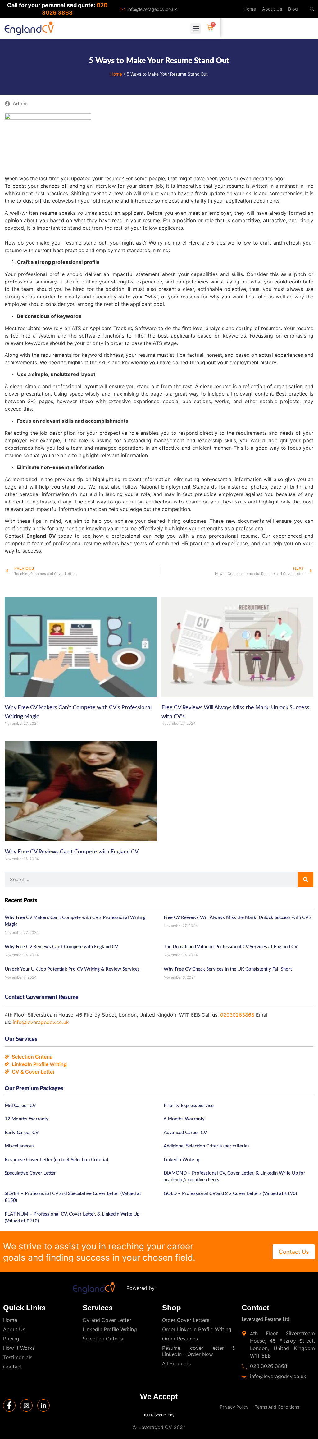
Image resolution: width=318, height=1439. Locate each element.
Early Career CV (22, 1132)
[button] (312, 9)
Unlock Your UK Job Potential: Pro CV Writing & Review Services (72, 969)
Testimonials (17, 1357)
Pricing (11, 1339)
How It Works (19, 1348)
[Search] (305, 879)
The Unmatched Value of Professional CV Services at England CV (231, 947)
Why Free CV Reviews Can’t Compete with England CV (72, 852)
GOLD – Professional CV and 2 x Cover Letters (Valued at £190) (230, 1193)
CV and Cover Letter (107, 1320)
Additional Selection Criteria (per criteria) (206, 1146)
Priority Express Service (189, 1105)
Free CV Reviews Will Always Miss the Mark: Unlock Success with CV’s (237, 917)
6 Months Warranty (184, 1119)
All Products (176, 1363)
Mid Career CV (20, 1105)
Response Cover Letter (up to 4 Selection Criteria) (56, 1159)
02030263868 (237, 1015)
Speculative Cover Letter (30, 1173)
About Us (272, 8)
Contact (12, 1366)
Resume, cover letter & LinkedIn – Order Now (198, 1351)
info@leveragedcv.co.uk (41, 1022)
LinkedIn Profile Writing (110, 1329)
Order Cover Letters (185, 1320)
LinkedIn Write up (182, 1159)
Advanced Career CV (185, 1132)
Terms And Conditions (277, 1406)
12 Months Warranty (26, 1119)
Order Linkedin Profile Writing (196, 1329)
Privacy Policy (234, 1406)
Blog (293, 8)
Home (249, 8)
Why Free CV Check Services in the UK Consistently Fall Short (228, 969)
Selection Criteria (103, 1339)
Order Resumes (180, 1339)
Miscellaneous (19, 1146)
